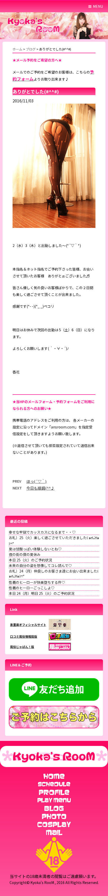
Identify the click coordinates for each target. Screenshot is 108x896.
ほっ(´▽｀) (36, 481)
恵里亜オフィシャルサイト (28, 624)
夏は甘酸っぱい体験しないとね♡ (35, 548)
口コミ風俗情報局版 (23, 636)
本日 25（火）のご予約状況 (30, 559)
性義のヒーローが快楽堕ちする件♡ (37, 582)
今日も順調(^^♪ (40, 488)
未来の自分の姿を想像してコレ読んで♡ (40, 565)
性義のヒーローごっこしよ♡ (32, 587)
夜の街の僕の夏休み (24, 554)
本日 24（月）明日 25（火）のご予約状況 (42, 593)
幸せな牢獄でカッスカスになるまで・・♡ (42, 532)
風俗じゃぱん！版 (22, 647)
